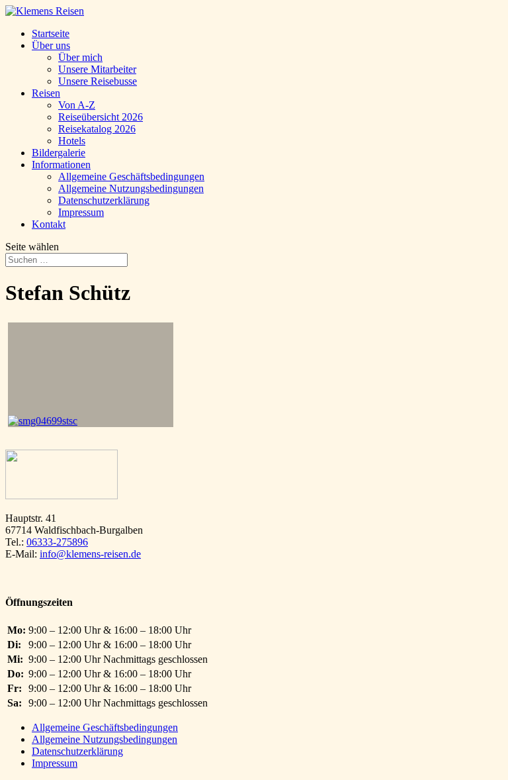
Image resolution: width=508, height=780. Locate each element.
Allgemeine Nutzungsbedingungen (131, 188)
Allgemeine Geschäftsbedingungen (131, 176)
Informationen (61, 164)
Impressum (81, 212)
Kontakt (48, 224)
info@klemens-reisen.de (90, 554)
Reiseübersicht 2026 (100, 116)
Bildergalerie (58, 152)
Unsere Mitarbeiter (97, 69)
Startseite (50, 33)
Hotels (71, 140)
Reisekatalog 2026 (97, 128)
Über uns (51, 45)
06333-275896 (57, 542)
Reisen (46, 93)
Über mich (80, 57)
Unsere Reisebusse (97, 81)
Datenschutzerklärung (103, 200)
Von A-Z (76, 105)
